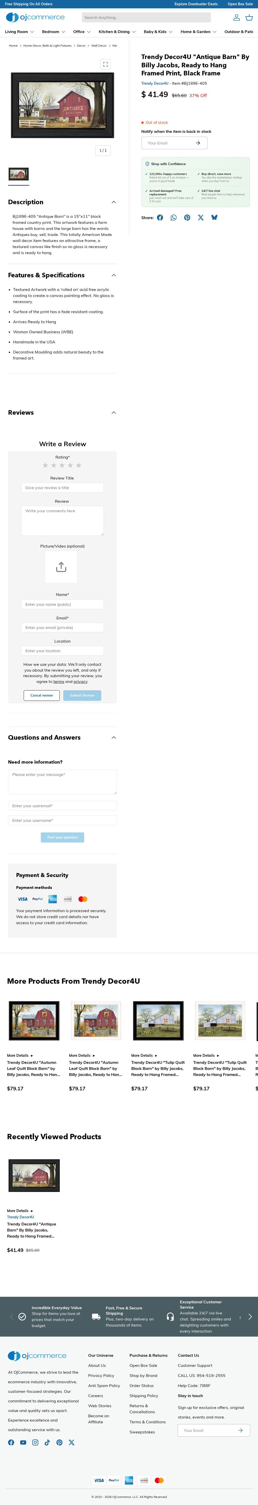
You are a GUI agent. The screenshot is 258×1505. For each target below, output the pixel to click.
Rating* (62, 457)
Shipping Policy (144, 1395)
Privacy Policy (101, 1375)
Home (13, 45)
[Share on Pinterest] (187, 217)
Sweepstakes (142, 1431)
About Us (97, 1365)
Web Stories (99, 1405)
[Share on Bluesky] (214, 217)
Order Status (142, 1385)
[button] (45, 465)
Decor (81, 45)
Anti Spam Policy (104, 1385)
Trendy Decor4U (154, 83)
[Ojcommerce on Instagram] (36, 1439)
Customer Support (195, 1365)
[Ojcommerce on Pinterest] (60, 1439)
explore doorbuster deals (196, 4)
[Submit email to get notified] (197, 143)
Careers (95, 1395)
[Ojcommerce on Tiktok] (48, 1439)
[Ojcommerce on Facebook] (12, 1439)
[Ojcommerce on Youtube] (24, 1439)
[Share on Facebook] (160, 217)
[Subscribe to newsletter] (240, 1430)
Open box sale (240, 4)
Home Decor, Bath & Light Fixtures (47, 45)
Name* (62, 594)
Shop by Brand (143, 1375)
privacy (80, 681)
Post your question (62, 837)
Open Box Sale (143, 1365)
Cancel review (41, 695)
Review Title (62, 477)
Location (62, 641)
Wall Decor (99, 45)
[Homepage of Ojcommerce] (35, 17)
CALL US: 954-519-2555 (201, 1375)
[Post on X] (200, 217)
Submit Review (82, 695)
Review (62, 501)
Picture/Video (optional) (62, 546)
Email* (62, 617)
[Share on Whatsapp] (173, 217)
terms (58, 681)
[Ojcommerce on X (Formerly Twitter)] (71, 1439)
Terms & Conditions (148, 1421)
